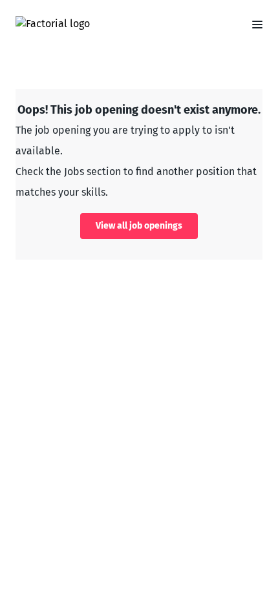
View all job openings (139, 225)
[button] (252, 23)
